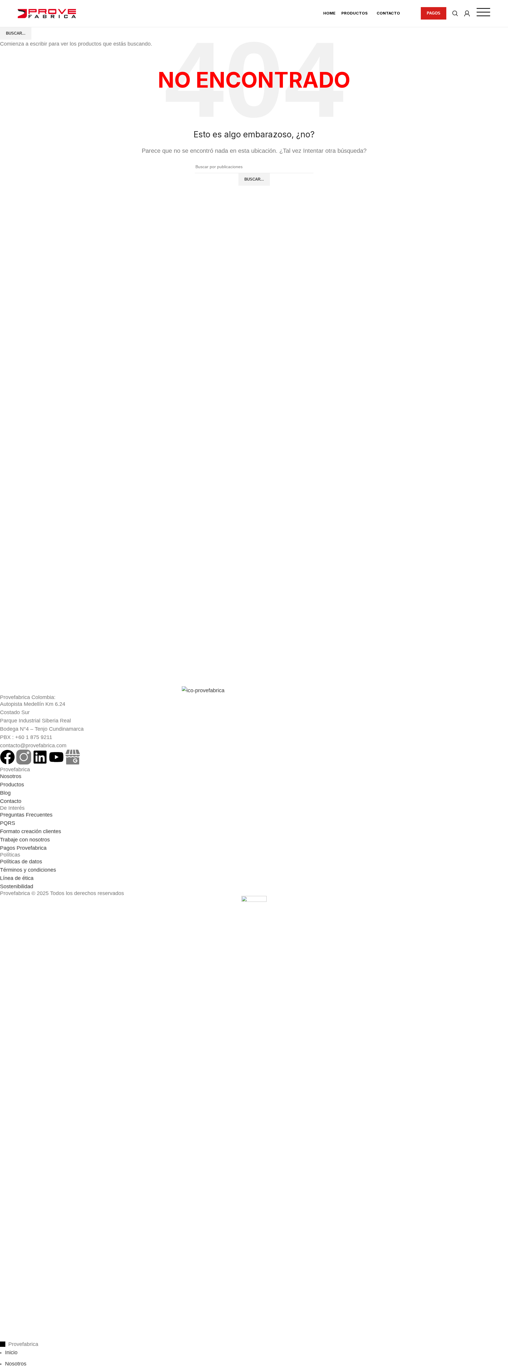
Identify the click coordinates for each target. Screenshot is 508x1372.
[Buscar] (455, 13)
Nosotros (15, 1364)
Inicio (11, 1352)
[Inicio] (47, 13)
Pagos (433, 13)
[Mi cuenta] (467, 13)
